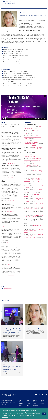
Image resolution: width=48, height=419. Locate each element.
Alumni (20, 405)
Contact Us (42, 403)
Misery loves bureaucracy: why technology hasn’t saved (32, 137)
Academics (35, 401)
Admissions (35, 405)
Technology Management (8, 288)
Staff (20, 401)
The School (35, 400)
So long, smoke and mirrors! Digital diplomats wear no (33, 165)
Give (28, 405)
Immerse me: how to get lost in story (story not (33, 231)
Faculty (20, 400)
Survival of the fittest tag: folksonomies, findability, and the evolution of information (33, 236)
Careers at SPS (42, 401)
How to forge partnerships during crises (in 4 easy (31, 132)
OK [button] (44, 413)
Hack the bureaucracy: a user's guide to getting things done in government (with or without (33, 142)
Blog (28, 400)
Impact (34, 403)
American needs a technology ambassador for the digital (32, 160)
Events (28, 403)
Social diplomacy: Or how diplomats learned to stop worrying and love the (33, 180)
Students (21, 403)
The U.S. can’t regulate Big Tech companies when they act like (33, 191)
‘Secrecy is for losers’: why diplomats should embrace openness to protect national (33, 172)
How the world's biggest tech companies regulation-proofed (33, 200)
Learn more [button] (5, 417)
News (28, 401)
